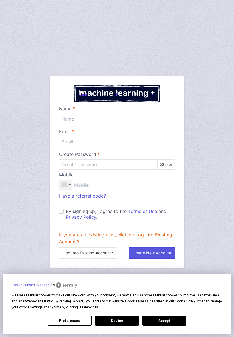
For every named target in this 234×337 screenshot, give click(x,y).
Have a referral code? (82, 196)
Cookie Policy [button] (185, 301)
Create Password (79, 154)
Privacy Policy (81, 217)
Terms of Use (142, 211)
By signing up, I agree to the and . (116, 214)
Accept (164, 321)
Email (66, 131)
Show (166, 164)
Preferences (69, 321)
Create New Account (151, 252)
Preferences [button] (89, 307)
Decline (117, 321)
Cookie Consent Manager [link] (31, 285)
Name (67, 108)
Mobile (66, 175)
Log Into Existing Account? (88, 252)
